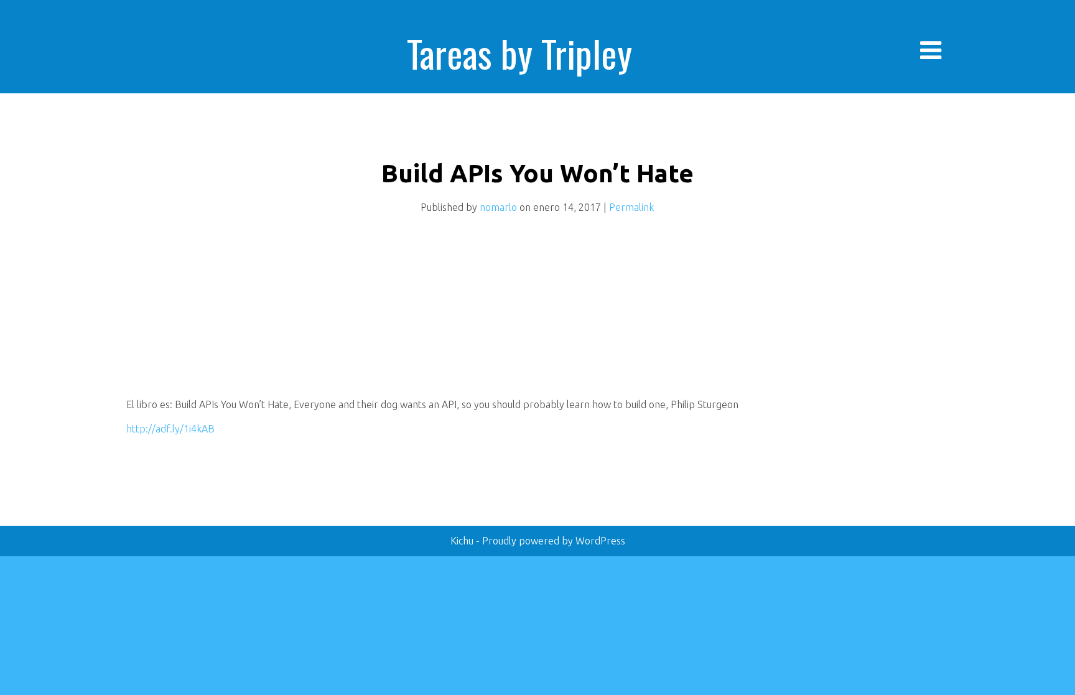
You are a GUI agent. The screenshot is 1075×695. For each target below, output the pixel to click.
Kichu (463, 540)
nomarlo (498, 207)
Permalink (631, 207)
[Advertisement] (219, 313)
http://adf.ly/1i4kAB (170, 428)
